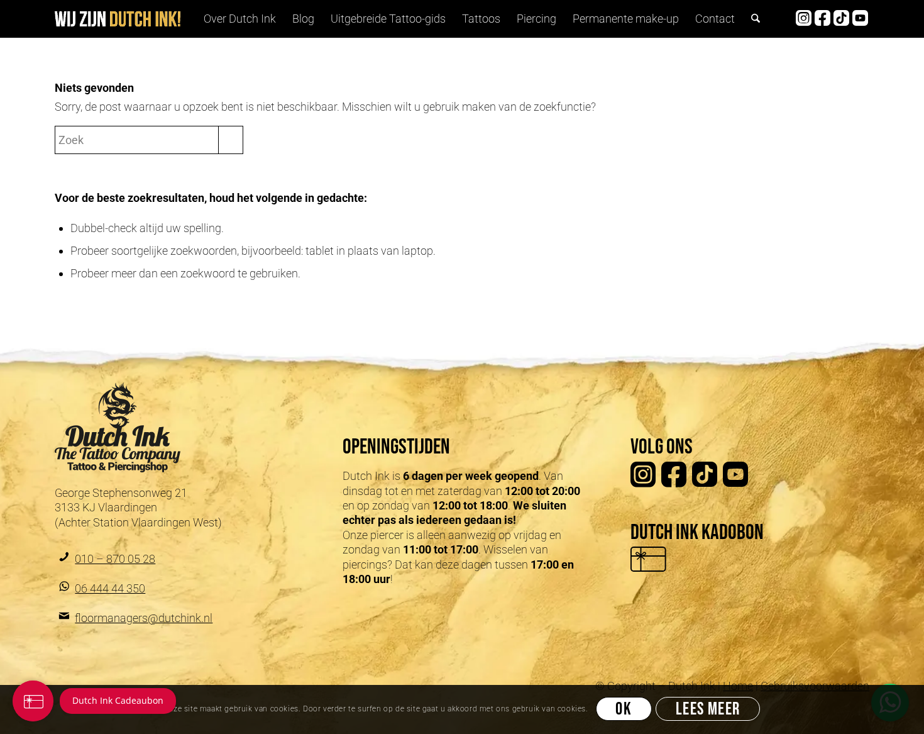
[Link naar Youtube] (859, 18)
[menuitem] (239, 19)
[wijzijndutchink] (117, 19)
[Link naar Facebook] (822, 18)
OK (623, 709)
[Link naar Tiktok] (841, 18)
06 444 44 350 (110, 588)
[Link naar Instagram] (803, 18)
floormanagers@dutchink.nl (143, 618)
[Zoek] (755, 19)
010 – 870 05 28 (115, 558)
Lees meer (708, 709)
